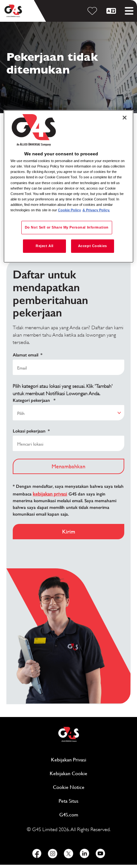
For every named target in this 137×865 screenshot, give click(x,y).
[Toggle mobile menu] (129, 10)
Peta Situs (68, 801)
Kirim (68, 531)
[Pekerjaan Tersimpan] (93, 11)
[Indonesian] (112, 11)
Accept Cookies (92, 246)
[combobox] (68, 412)
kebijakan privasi (50, 494)
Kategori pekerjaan (34, 400)
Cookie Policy (69, 210)
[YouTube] (100, 853)
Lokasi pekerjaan (31, 431)
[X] (68, 853)
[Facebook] (36, 853)
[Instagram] (52, 853)
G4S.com (93, 815)
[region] (69, 186)
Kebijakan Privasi (91, 760)
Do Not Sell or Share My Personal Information (67, 227)
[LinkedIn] (84, 853)
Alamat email (27, 355)
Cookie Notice (68, 787)
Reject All (45, 246)
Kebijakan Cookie (90, 773)
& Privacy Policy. (96, 210)
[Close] (125, 118)
